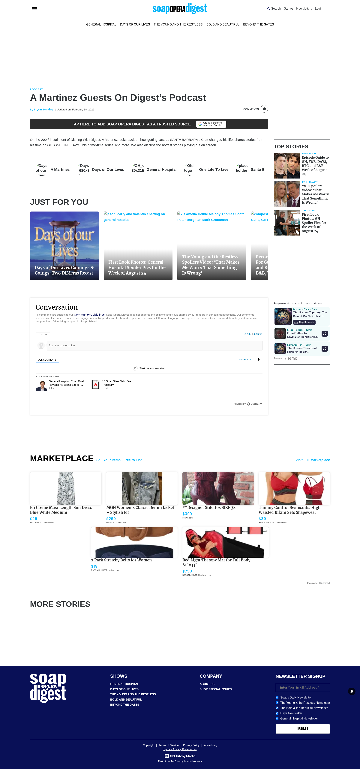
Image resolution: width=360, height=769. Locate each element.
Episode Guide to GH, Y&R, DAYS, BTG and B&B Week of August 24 (315, 165)
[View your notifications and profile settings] (258, 359)
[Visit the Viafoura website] (254, 404)
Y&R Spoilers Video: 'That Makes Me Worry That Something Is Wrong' (315, 194)
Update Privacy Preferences (180, 749)
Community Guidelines (89, 315)
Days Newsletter (291, 713)
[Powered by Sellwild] (324, 583)
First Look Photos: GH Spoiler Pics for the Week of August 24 (314, 222)
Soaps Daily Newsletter (296, 697)
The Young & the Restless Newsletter (305, 702)
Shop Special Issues (216, 689)
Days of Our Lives (135, 24)
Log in (247, 334)
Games (288, 8)
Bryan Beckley (43, 109)
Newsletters (304, 8)
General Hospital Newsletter (299, 718)
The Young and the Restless (178, 24)
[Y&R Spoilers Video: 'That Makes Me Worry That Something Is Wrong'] (287, 194)
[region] (149, 369)
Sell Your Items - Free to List (119, 460)
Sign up (258, 334)
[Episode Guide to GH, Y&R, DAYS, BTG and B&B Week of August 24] (287, 166)
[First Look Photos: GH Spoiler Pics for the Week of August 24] (287, 223)
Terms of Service (169, 745)
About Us (207, 684)
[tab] (47, 360)
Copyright (148, 745)
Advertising (210, 745)
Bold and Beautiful (222, 24)
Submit (302, 728)
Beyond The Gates (258, 24)
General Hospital (101, 24)
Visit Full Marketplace (313, 460)
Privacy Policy (191, 745)
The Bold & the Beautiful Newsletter (304, 708)
